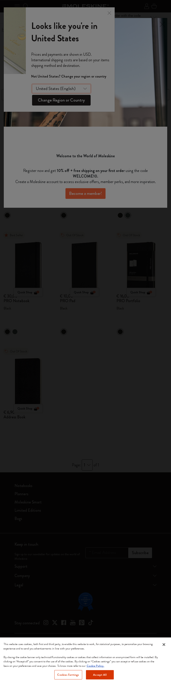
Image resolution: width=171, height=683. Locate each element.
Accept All (99, 675)
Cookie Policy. (95, 666)
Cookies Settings (68, 675)
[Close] (164, 644)
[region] (85, 660)
